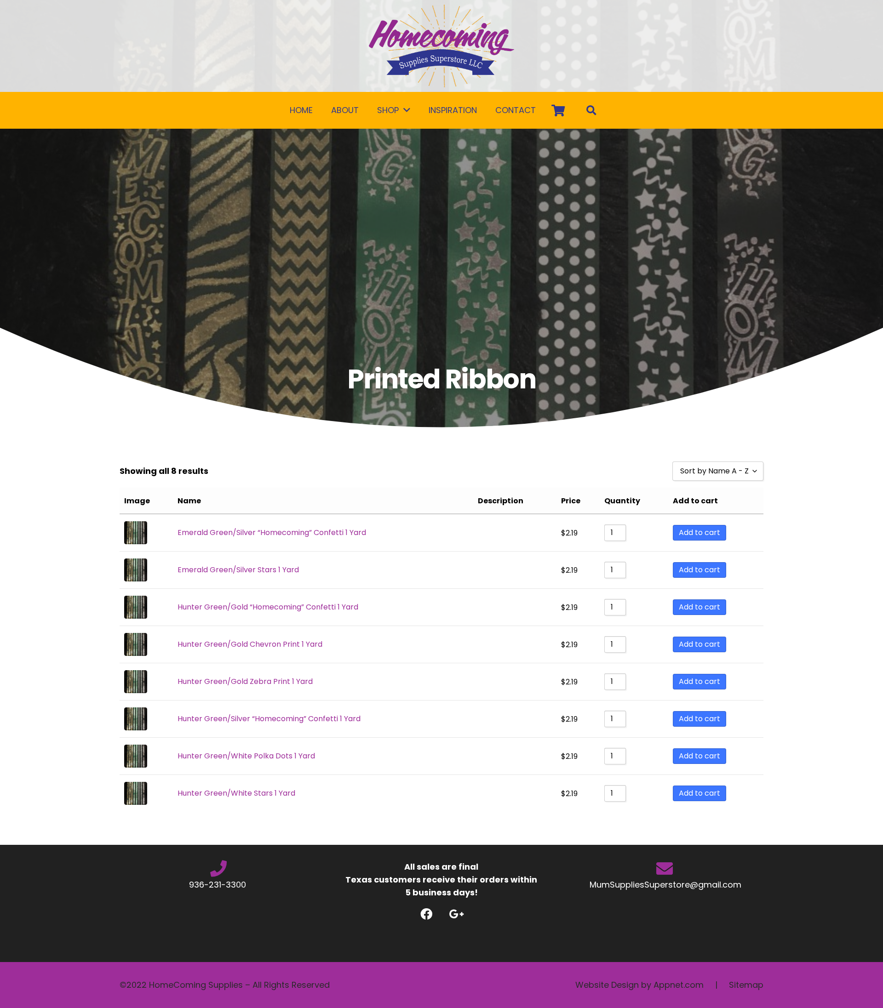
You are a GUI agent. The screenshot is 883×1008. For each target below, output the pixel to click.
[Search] (591, 110)
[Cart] (558, 110)
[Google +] (456, 914)
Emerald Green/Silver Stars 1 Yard (238, 569)
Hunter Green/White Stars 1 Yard (236, 793)
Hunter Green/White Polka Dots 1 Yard (246, 756)
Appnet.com (679, 985)
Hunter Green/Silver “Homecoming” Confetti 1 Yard (269, 718)
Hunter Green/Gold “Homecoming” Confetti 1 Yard (268, 607)
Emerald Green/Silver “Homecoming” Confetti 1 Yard (272, 532)
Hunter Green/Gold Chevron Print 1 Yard (250, 644)
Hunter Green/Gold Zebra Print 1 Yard (245, 681)
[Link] (441, 46)
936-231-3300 (218, 884)
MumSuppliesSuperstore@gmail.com (664, 884)
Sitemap (746, 985)
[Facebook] (427, 914)
